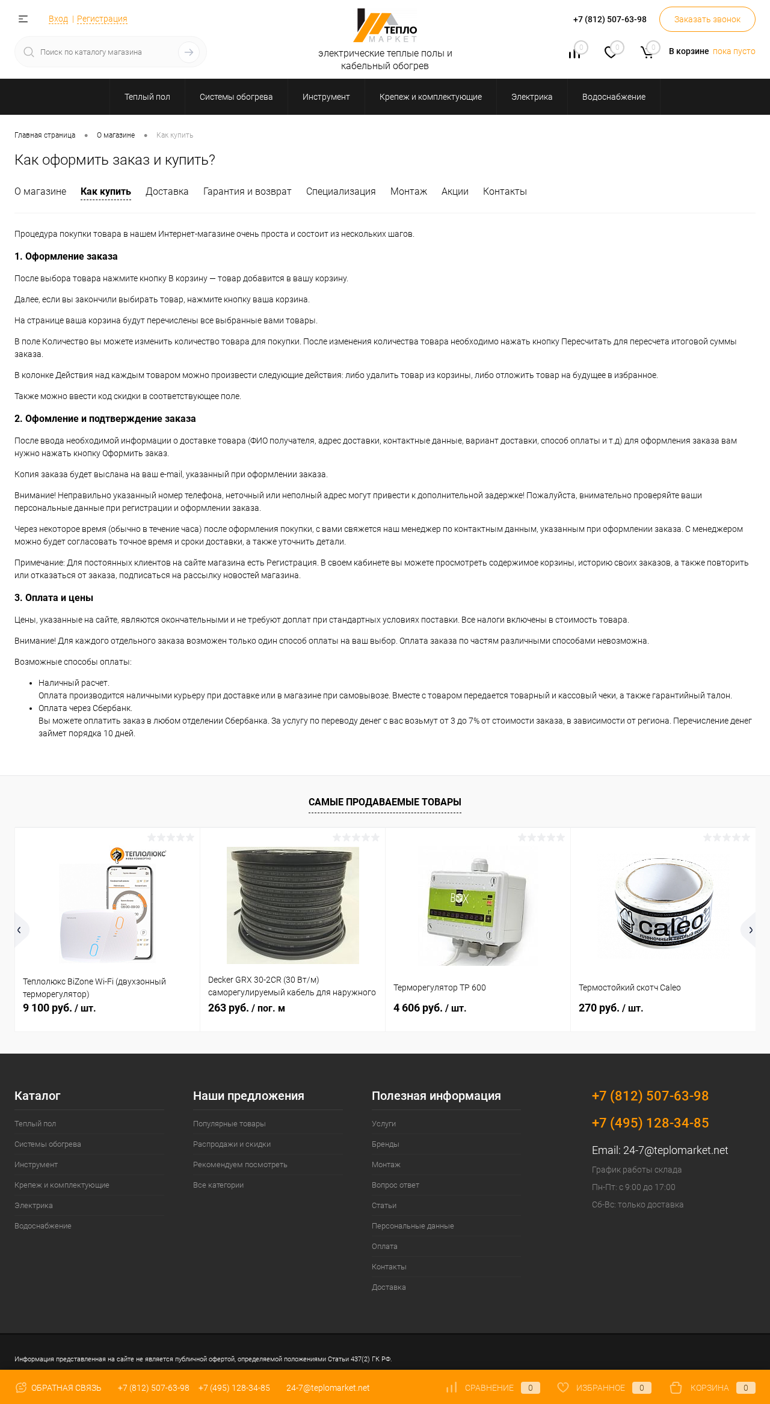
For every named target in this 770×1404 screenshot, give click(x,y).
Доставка (167, 191)
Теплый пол (35, 1123)
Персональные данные (413, 1225)
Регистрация (102, 18)
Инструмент (36, 1164)
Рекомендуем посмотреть (240, 1164)
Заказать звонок (707, 19)
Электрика (33, 1205)
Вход (58, 18)
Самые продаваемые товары (385, 802)
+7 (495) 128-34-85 (234, 1388)
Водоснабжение (43, 1225)
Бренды (385, 1144)
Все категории (218, 1184)
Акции (455, 191)
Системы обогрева (47, 1144)
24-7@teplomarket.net (675, 1150)
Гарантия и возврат (247, 191)
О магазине (40, 191)
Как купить (106, 191)
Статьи (384, 1205)
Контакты (505, 191)
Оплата (385, 1246)
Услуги (384, 1123)
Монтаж (408, 191)
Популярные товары (229, 1123)
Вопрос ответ (395, 1184)
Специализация (341, 191)
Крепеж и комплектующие (61, 1184)
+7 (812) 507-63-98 (153, 1388)
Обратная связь (65, 1388)
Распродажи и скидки (232, 1144)
